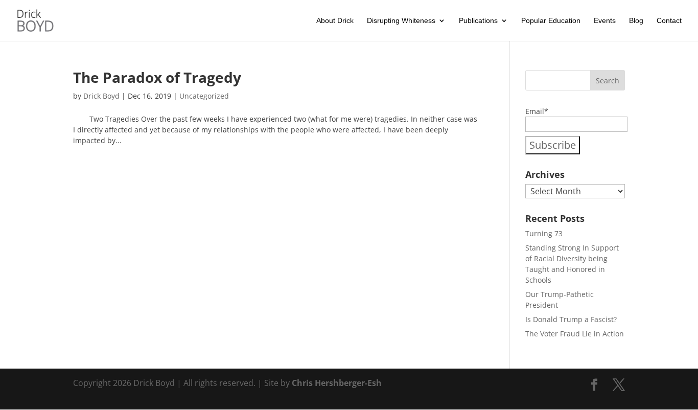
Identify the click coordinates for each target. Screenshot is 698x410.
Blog (636, 21)
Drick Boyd (101, 96)
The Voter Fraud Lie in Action (574, 333)
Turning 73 (544, 233)
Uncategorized (204, 96)
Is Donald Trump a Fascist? (571, 319)
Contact (669, 21)
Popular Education (550, 21)
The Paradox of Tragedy (157, 77)
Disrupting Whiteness (401, 21)
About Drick (335, 21)
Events (605, 21)
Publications (478, 21)
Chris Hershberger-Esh (336, 383)
